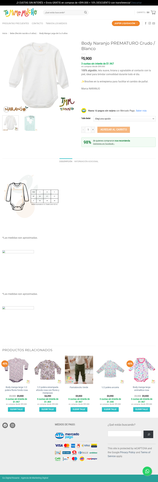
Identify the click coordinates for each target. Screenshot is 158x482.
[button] (146, 12)
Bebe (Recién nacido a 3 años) (23, 33)
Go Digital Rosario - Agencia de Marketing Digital (25, 478)
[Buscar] (148, 434)
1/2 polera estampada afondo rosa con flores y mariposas (47, 390)
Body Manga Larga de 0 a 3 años (53, 33)
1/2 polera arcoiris (110, 387)
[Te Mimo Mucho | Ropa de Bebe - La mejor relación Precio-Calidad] (20, 12)
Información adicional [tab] (86, 161)
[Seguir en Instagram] (149, 23)
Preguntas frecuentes (15, 23)
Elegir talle (16, 409)
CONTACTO (37, 23)
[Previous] (7, 76)
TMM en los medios (56, 23)
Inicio (4, 33)
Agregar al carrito (113, 129)
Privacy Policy (127, 452)
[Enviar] (85, 12)
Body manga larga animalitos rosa (141, 388)
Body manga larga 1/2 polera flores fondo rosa (16, 388)
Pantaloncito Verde (79, 387)
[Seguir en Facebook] (145, 23)
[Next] (71, 76)
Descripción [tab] (65, 161)
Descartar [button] (136, 2)
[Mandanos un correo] (153, 23)
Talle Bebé (85, 118)
